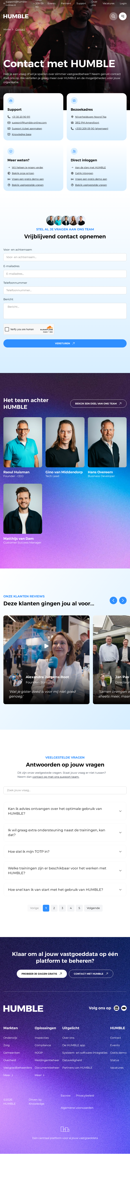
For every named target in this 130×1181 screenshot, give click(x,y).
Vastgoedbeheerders (17, 1067)
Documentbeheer (47, 1067)
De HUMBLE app (73, 1045)
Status (114, 1060)
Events (52, 3)
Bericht (8, 299)
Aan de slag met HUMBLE (90, 167)
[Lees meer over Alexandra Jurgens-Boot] (46, 659)
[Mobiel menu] (123, 16)
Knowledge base (21, 134)
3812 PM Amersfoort (87, 122)
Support (81, 3)
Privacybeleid (85, 1095)
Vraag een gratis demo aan (28, 179)
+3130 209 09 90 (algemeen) (91, 128)
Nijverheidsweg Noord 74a (90, 116)
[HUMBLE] (15, 16)
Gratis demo (118, 1052)
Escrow (66, 1095)
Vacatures (108, 3)
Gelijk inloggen (84, 173)
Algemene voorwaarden (77, 1107)
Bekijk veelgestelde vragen (28, 184)
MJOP (39, 1052)
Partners (66, 3)
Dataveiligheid (72, 1060)
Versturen (62, 343)
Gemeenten (11, 1052)
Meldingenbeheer (47, 1060)
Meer (6, 1075)
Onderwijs (10, 1037)
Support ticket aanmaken (27, 128)
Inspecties (42, 1037)
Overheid (9, 1060)
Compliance (43, 1045)
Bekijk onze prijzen (23, 173)
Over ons (94, 3)
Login (123, 3)
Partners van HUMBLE (77, 1067)
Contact (20, 29)
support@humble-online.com (29, 122)
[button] (65, 343)
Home (7, 29)
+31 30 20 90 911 (21, 116)
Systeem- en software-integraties (84, 1052)
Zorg (6, 1045)
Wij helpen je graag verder (27, 167)
